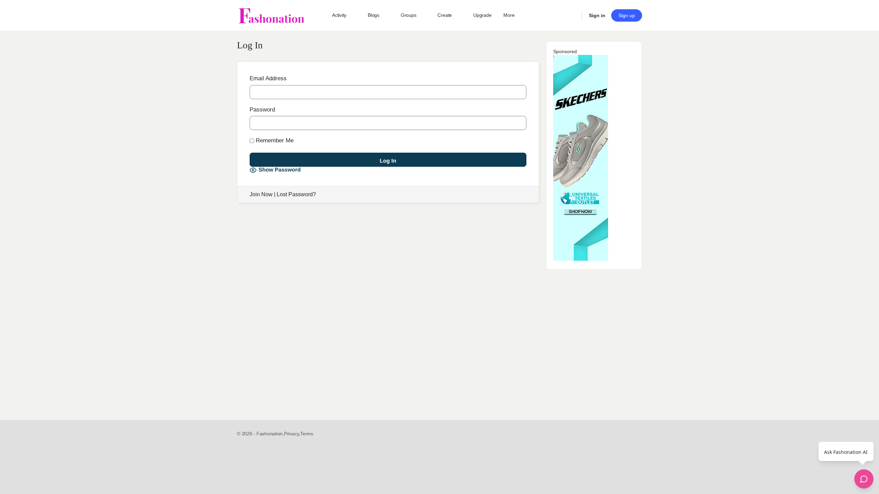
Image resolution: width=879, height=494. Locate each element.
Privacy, (292, 433)
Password (262, 109)
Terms (306, 433)
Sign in (597, 15)
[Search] (572, 15)
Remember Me (274, 140)
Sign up (626, 15)
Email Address (268, 78)
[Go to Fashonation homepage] (271, 15)
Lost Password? (296, 194)
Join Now (261, 194)
